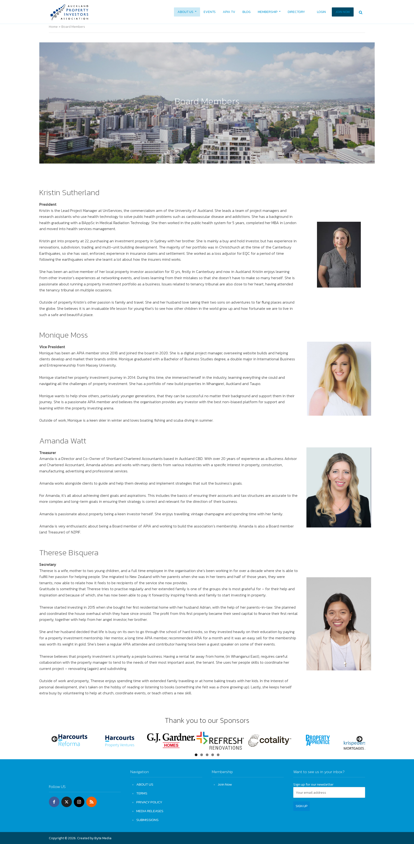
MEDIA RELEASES (149, 811)
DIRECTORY (296, 11)
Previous (54, 739)
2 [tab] (201, 754)
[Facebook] (54, 802)
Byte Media (102, 838)
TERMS (141, 793)
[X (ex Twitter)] (66, 802)
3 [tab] (207, 754)
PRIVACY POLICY (149, 802)
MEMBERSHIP (267, 11)
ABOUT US (185, 11)
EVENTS (210, 11)
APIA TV (229, 11)
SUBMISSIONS (147, 819)
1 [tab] (196, 754)
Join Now (225, 784)
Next (359, 739)
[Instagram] (79, 802)
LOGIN (321, 11)
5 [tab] (218, 754)
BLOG (246, 11)
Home (53, 26)
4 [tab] (212, 754)
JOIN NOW (342, 11)
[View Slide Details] (73, 741)
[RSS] (91, 802)
